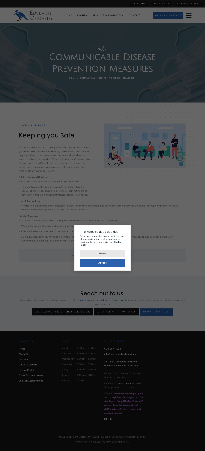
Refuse (102, 253)
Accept (102, 262)
